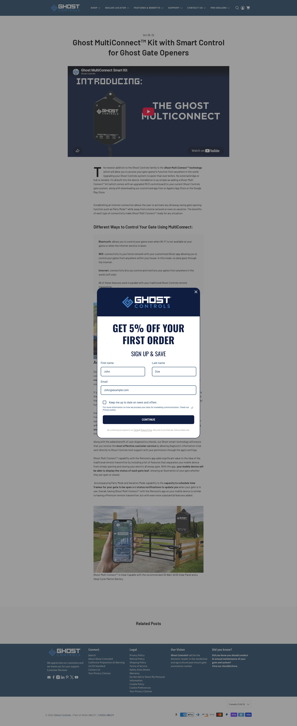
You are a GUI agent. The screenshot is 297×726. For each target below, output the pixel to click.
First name (107, 363)
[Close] (196, 292)
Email (104, 381)
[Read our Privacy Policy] (192, 408)
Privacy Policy (146, 430)
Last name (158, 363)
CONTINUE (148, 419)
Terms (136, 430)
